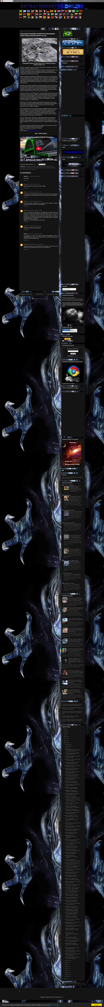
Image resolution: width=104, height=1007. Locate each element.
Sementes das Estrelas (69, 522)
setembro (67, 960)
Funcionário (45, 167)
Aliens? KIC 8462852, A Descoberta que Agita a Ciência (72, 860)
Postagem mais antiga (52, 294)
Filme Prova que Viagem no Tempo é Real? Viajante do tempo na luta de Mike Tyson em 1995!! (75, 671)
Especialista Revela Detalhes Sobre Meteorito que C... (71, 876)
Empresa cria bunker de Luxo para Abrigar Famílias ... (72, 882)
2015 (65, 742)
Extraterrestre (23, 167)
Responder (26, 180)
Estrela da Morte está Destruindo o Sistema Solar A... (73, 823)
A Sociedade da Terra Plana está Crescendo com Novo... (72, 885)
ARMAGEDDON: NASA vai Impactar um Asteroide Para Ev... (71, 944)
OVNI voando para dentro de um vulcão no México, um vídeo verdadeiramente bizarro (75, 536)
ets (44, 166)
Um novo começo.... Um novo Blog (71, 584)
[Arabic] (77, 11)
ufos (35, 169)
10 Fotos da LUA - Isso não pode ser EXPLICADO (72, 869)
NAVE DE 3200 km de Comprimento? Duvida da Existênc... (71, 856)
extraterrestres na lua (30, 167)
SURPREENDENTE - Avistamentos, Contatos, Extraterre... (71, 836)
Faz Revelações (39, 167)
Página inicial (39, 294)
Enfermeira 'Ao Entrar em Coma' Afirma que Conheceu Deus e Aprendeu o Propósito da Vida (72, 712)
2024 (65, 729)
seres (29, 169)
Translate (73, 290)
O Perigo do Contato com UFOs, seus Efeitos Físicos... (72, 772)
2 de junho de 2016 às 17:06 (34, 184)
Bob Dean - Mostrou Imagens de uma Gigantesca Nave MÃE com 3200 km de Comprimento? (75, 640)
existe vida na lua (49, 166)
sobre (32, 169)
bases (32, 166)
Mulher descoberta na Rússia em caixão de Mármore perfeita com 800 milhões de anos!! (75, 609)
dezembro (67, 744)
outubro (67, 748)
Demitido (41, 166)
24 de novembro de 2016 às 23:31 (35, 233)
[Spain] (52, 11)
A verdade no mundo (69, 583)
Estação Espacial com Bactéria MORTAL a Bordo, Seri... (72, 769)
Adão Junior (26, 244)
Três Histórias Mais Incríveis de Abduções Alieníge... (72, 948)
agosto (66, 962)
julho (66, 964)
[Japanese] (70, 11)
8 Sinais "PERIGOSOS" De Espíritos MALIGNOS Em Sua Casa (70, 716)
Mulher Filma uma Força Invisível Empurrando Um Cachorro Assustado (72, 708)
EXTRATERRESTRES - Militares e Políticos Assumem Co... (72, 750)
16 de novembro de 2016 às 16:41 (34, 226)
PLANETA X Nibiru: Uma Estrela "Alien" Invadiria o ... (72, 803)
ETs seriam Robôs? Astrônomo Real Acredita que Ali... (72, 794)
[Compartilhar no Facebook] (43, 164)
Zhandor (25, 192)
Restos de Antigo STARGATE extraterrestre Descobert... (71, 913)
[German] (48, 11)
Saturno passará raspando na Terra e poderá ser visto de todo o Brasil (75, 620)
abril (66, 970)
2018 (65, 736)
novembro (67, 746)
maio (66, 968)
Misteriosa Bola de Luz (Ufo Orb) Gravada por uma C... (72, 766)
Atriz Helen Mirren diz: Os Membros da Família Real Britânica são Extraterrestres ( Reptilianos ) (75, 691)
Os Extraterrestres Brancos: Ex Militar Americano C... (72, 778)
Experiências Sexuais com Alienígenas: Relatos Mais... (71, 791)
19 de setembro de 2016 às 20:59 (35, 192)
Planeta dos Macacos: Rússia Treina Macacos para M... (71, 775)
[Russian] (63, 11)
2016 (65, 740)
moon (21, 169)
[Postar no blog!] (40, 164)
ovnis (27, 169)
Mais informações (54, 1005)
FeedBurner (76, 356)
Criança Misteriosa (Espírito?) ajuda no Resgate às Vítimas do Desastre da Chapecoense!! (75, 599)
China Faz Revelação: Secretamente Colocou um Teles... (71, 820)
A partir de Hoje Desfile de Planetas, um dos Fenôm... (71, 916)
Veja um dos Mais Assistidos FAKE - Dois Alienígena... (72, 843)
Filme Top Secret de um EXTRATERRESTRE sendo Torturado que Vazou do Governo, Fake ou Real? (72, 299)
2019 (65, 734)
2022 (65, 730)
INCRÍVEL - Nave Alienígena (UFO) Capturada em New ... (72, 788)
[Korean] (74, 11)
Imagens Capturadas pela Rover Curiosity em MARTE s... (72, 957)
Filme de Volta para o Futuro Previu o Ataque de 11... (71, 833)
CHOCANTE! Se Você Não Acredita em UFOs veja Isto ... (72, 907)
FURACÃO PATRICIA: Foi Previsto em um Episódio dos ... (72, 800)
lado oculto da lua (51, 167)
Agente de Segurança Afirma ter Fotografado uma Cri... (72, 873)
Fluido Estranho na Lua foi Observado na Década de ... (72, 781)
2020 (65, 732)
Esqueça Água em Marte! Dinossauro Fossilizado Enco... (72, 938)
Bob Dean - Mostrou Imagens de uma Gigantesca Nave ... (72, 863)
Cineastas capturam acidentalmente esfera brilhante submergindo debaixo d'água (72, 705)
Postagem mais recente (26, 294)
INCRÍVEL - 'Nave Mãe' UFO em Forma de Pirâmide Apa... (72, 840)
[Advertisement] (45, 22)
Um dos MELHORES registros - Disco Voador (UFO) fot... (72, 891)
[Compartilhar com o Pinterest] (44, 164)
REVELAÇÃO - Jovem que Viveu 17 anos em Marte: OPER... (72, 888)
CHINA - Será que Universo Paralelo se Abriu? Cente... (71, 846)
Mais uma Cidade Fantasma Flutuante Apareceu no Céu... (72, 816)
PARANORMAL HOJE (69, 510)
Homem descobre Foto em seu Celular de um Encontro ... (72, 898)
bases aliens (36, 166)
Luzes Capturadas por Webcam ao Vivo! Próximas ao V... (73, 926)
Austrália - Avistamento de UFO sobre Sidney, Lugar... (72, 813)
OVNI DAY (66, 534)
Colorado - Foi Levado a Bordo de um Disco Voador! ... (72, 760)
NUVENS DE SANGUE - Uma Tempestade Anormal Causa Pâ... (72, 929)
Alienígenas (28, 166)
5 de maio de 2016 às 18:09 (34, 176)
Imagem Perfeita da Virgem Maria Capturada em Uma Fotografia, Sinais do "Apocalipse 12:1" (72, 720)
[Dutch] (59, 11)
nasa (24, 169)
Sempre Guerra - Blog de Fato (71, 560)
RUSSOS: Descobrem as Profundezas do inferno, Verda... (72, 850)
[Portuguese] (66, 11)
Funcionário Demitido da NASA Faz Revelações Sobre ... (72, 763)
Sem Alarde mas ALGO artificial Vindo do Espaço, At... (72, 753)
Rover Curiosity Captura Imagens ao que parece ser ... (72, 904)
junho (66, 966)
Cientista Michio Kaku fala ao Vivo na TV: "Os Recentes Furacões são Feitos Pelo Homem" (75, 650)
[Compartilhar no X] (42, 164)
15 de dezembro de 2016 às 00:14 (36, 244)
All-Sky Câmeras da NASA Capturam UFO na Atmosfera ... (72, 807)
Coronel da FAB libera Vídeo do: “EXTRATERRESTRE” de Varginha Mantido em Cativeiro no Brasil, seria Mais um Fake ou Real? (75, 661)
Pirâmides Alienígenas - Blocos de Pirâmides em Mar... (72, 826)
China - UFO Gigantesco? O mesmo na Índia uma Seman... (72, 879)
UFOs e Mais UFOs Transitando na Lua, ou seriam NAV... (72, 941)
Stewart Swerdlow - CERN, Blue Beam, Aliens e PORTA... (72, 830)
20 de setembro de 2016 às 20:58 (35, 210)
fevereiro (67, 974)
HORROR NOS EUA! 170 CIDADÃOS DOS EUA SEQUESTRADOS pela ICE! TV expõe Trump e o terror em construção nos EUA (75, 489)
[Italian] (55, 11)
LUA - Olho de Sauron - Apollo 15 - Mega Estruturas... (72, 757)
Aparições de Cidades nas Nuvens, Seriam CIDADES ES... (72, 810)
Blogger (61, 997)
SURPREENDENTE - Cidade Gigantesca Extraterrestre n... (72, 910)
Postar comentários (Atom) (40, 298)
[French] (39, 11)
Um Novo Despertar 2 (69, 485)
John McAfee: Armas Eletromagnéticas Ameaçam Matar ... (71, 934)
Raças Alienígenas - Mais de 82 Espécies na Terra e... (72, 923)
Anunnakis (66, 547)
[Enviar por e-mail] (39, 164)
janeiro (66, 976)
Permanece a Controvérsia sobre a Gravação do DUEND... (72, 866)
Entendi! (96, 1005)
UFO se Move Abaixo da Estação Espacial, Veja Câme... (72, 951)
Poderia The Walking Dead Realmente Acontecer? (71, 853)
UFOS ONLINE (67, 495)
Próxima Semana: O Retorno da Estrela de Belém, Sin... (72, 785)
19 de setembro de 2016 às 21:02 (35, 201)
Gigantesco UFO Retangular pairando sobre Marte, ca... (71, 901)
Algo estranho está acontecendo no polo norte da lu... (72, 920)
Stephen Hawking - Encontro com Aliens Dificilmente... (72, 954)
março (66, 972)
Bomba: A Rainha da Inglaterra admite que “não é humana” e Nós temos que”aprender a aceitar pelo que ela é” (76, 630)
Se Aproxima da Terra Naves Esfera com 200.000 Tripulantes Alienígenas (75, 681)
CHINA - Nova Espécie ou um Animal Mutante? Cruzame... (72, 894)
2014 (65, 978)
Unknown (26, 184)
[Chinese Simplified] (81, 11)
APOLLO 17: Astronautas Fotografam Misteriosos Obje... (72, 797)
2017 (65, 738)
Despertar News (67, 573)
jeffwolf (25, 226)
